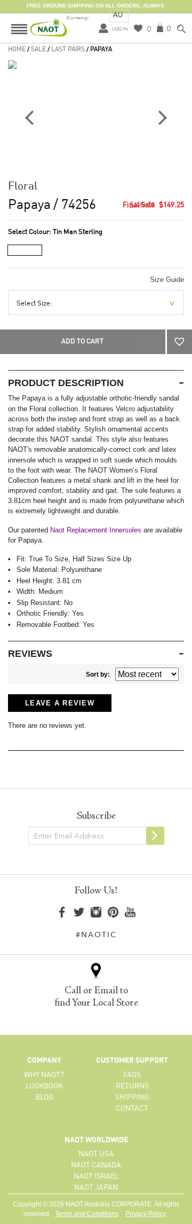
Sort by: (98, 674)
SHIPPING (132, 1097)
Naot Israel (96, 1176)
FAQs (132, 1075)
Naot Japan (96, 1187)
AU (118, 15)
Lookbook (44, 1086)
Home (17, 49)
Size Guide (167, 280)
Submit (155, 836)
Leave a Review (59, 703)
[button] (179, 341)
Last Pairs (68, 49)
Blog (44, 1097)
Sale (38, 49)
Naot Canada (96, 1165)
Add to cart (82, 341)
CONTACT (132, 1108)
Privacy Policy (145, 1214)
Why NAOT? (44, 1075)
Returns (132, 1086)
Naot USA (96, 1154)
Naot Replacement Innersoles (95, 530)
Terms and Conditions (86, 1214)
